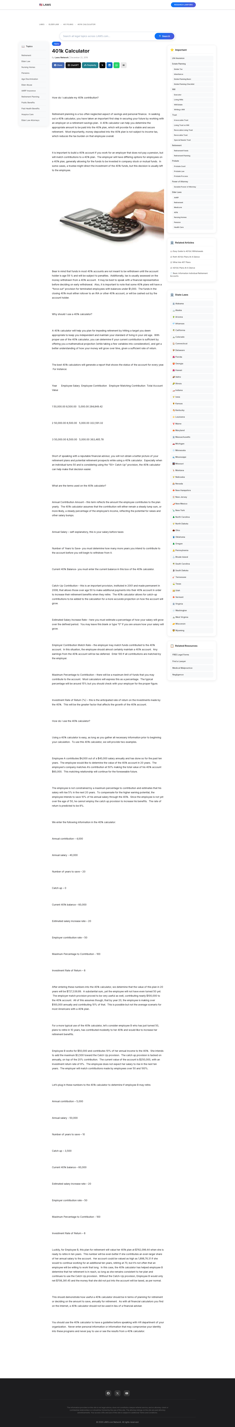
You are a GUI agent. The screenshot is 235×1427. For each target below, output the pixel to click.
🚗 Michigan (178, 443)
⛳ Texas (176, 584)
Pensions (25, 73)
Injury (56, 44)
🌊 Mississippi (179, 457)
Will (173, 89)
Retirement (26, 55)
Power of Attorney (180, 182)
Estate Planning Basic (182, 79)
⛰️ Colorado (178, 337)
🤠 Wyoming (178, 630)
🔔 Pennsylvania (180, 550)
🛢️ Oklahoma (178, 537)
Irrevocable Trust (181, 120)
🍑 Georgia (177, 363)
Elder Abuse (26, 85)
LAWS (41, 24)
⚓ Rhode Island (180, 557)
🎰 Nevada (177, 483)
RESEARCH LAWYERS (183, 5)
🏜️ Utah (176, 590)
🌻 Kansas (177, 403)
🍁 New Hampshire (181, 490)
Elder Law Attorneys (30, 120)
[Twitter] (117, 1393)
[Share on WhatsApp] (117, 65)
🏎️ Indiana (177, 390)
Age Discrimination (29, 79)
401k (176, 212)
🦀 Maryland (178, 430)
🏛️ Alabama (178, 303)
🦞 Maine (176, 423)
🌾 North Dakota (180, 523)
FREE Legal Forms (180, 654)
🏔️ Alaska (177, 310)
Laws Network (62, 57)
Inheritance (178, 74)
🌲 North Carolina (181, 517)
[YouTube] (127, 1393)
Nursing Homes (28, 67)
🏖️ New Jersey (179, 497)
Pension (177, 222)
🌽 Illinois (177, 383)
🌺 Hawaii (177, 370)
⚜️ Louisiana (178, 417)
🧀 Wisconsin (178, 624)
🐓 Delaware (178, 350)
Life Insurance (178, 58)
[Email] (124, 65)
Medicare (178, 207)
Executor (177, 95)
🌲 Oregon (177, 543)
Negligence (178, 674)
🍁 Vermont (177, 597)
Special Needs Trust (182, 140)
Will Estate (178, 105)
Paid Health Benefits (30, 108)
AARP (176, 198)
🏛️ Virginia (177, 604)
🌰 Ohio (176, 530)
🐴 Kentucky (178, 410)
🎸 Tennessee (179, 577)
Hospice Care (27, 114)
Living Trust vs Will (181, 125)
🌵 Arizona (177, 317)
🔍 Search (164, 36)
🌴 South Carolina (181, 564)
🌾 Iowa (176, 397)
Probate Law (179, 171)
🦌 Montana (178, 470)
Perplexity (91, 65)
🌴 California (178, 330)
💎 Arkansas (178, 323)
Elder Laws (177, 192)
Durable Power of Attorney (185, 187)
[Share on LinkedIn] (109, 65)
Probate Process (181, 176)
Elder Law (25, 61)
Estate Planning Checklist (184, 84)
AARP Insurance (28, 91)
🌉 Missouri (178, 463)
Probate (175, 161)
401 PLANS (68, 24)
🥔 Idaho (176, 377)
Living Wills (178, 100)
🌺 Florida (177, 357)
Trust (174, 115)
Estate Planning (179, 64)
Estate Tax (178, 69)
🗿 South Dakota (180, 570)
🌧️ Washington (179, 610)
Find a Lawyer (179, 661)
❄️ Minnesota (179, 450)
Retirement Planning (30, 96)
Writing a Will (179, 110)
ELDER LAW (54, 24)
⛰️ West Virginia (180, 617)
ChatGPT (75, 65)
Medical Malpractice (182, 668)
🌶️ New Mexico (179, 503)
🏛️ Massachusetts (181, 437)
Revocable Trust (181, 135)
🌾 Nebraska (178, 477)
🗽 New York (178, 510)
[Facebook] (108, 1393)
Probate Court (179, 166)
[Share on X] (102, 65)
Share (59, 65)
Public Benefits (28, 102)
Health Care (179, 227)
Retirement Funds (181, 151)
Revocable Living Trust (183, 130)
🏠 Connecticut (179, 343)
